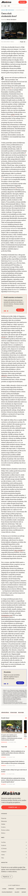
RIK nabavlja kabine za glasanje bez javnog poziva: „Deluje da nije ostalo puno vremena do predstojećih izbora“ (13, 780)
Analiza (3, 10)
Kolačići (17, 892)
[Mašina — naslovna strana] (6, 2)
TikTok (3, 854)
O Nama (4, 888)
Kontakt (24, 892)
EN (9, 6)
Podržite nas (12, 807)
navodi (3, 336)
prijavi (13, 114)
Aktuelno (3, 757)
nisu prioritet (18, 550)
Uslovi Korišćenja (21, 888)
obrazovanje (13, 712)
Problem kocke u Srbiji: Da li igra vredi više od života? (14, 770)
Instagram (3, 851)
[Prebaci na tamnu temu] (5, 6)
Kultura (3, 833)
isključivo (4, 375)
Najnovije (3, 818)
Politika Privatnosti (7, 892)
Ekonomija (4, 821)
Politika (3, 824)
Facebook (3, 845)
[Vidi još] (1, 6)
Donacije (20, 310)
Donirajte (22, 2)
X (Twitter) (3, 848)
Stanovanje (11, 10)
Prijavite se (6, 876)
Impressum (11, 888)
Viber (2, 858)
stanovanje (21, 712)
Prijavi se (20, 683)
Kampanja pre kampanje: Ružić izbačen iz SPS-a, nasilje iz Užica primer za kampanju (13, 762)
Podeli (22, 42)
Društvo (3, 774)
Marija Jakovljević (11, 19)
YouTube (3, 842)
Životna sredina (5, 830)
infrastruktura (5, 712)
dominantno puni (6, 615)
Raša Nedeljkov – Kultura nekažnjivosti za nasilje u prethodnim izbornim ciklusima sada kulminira (13, 753)
